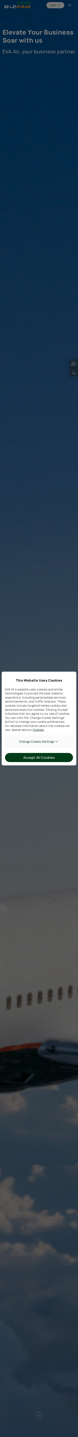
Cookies (38, 730)
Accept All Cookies (39, 757)
